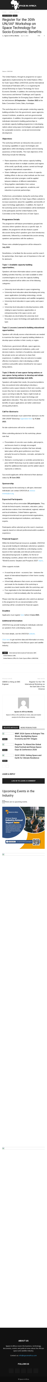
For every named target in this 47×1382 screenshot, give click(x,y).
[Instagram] (17, 1371)
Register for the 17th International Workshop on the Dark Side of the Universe (35, 685)
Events (15, 15)
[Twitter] (29, 1371)
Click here (6, 640)
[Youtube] (36, 1371)
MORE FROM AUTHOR (29, 728)
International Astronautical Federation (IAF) (22, 653)
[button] (44, 5)
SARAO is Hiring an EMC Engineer (11, 683)
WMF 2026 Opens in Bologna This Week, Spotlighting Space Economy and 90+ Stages (29, 736)
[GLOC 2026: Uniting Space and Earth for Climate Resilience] (8, 758)
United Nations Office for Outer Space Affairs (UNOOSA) (20, 658)
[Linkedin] (23, 1371)
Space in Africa (11, 1346)
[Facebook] (11, 1371)
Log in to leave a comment (24, 781)
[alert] (23, 801)
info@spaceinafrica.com (28, 1355)
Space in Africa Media (11, 36)
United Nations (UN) (9, 655)
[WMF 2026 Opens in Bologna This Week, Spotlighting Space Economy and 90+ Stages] (8, 736)
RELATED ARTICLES (11, 728)
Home (4, 12)
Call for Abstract (14, 12)
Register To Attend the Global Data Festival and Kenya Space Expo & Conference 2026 (28, 747)
